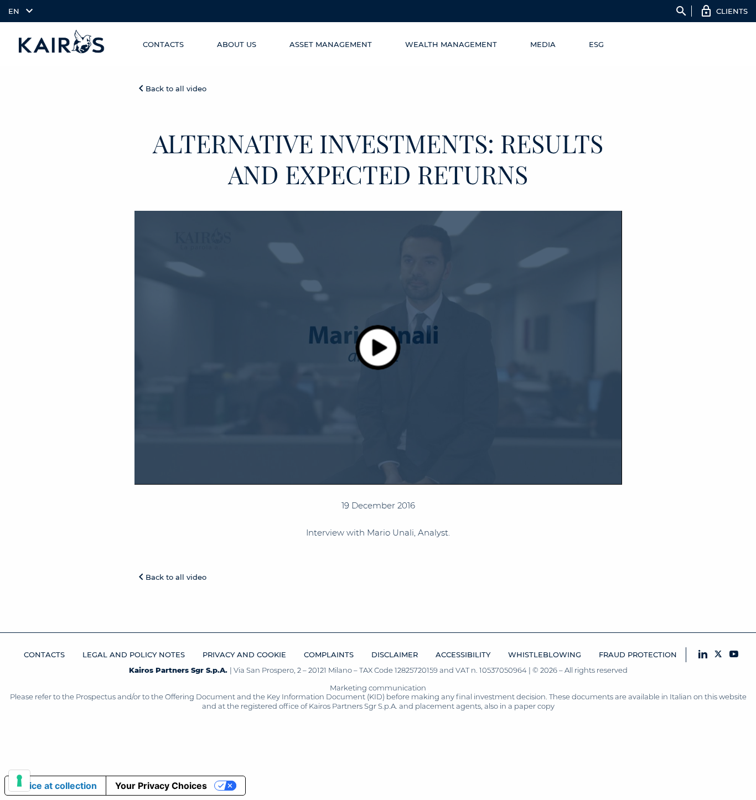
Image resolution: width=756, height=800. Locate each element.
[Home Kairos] (62, 44)
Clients (732, 11)
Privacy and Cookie (244, 654)
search (681, 11)
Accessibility (463, 654)
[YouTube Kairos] (734, 654)
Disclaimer (394, 654)
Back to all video (176, 88)
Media (543, 44)
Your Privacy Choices (161, 785)
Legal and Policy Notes (133, 654)
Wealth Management (451, 44)
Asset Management (330, 44)
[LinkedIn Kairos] (703, 654)
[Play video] (378, 347)
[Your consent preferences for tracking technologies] (19, 780)
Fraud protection (638, 654)
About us (236, 44)
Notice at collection (55, 785)
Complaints (329, 654)
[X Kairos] (718, 654)
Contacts (163, 44)
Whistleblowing (544, 654)
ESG (596, 44)
